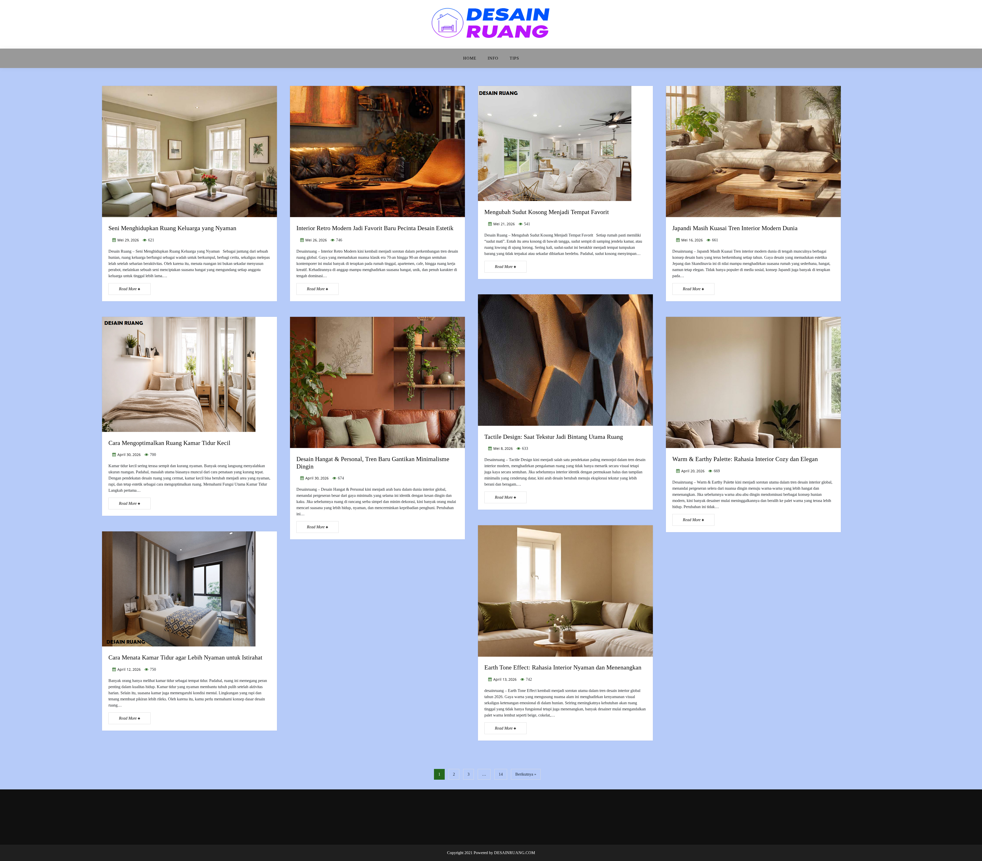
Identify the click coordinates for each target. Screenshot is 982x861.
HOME (469, 58)
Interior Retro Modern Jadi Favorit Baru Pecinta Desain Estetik (374, 228)
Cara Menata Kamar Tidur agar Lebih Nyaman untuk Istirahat (185, 657)
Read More (128, 289)
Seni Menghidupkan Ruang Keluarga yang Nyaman (172, 228)
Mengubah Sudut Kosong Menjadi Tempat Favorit (546, 212)
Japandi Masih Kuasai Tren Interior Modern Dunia (735, 228)
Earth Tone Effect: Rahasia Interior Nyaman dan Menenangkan (562, 667)
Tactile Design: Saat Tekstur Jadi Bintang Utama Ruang (553, 436)
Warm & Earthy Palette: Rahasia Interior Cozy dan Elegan (745, 459)
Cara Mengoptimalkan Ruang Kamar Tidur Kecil (169, 443)
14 (501, 774)
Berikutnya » (525, 774)
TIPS (514, 58)
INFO (493, 58)
